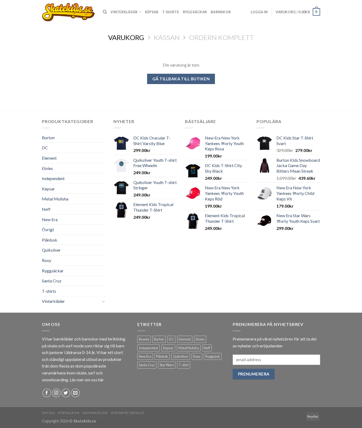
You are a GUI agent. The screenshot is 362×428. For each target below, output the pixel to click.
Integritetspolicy (127, 413)
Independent (53, 178)
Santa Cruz (51, 280)
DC (45, 147)
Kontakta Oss (95, 413)
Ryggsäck (212, 356)
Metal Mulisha (55, 198)
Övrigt (48, 229)
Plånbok (49, 239)
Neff (46, 209)
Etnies (47, 168)
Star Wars (167, 365)
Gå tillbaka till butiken (181, 78)
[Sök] (105, 12)
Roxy (46, 260)
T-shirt (184, 365)
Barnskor (221, 12)
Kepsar (152, 12)
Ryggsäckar (195, 12)
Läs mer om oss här (87, 379)
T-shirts (170, 12)
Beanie (144, 339)
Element (49, 157)
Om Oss (48, 413)
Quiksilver (51, 249)
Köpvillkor (68, 413)
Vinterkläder (124, 12)
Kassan (167, 37)
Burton (48, 137)
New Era (50, 219)
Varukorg (126, 37)
